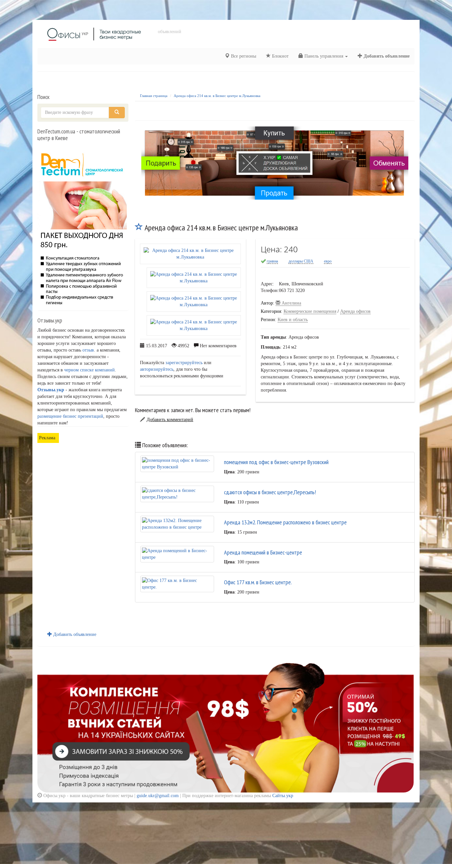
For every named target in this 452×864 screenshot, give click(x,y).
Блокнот (280, 56)
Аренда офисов (355, 311)
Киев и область (293, 319)
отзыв (88, 350)
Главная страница (153, 96)
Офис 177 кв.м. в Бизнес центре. (258, 582)
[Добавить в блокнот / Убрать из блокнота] (139, 227)
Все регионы (243, 56)
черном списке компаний (89, 369)
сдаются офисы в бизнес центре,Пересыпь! (270, 492)
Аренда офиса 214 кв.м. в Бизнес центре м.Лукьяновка (217, 96)
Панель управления (323, 56)
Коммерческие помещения (310, 311)
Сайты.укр (282, 795)
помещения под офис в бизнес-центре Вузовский (276, 462)
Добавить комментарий (170, 419)
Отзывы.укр (50, 389)
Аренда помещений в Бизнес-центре (263, 552)
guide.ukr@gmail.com (158, 795)
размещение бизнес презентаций (70, 416)
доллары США (301, 261)
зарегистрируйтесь (184, 362)
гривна (272, 261)
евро (328, 261)
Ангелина (290, 303)
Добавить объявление (386, 56)
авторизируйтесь (156, 369)
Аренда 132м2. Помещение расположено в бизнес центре (285, 522)
